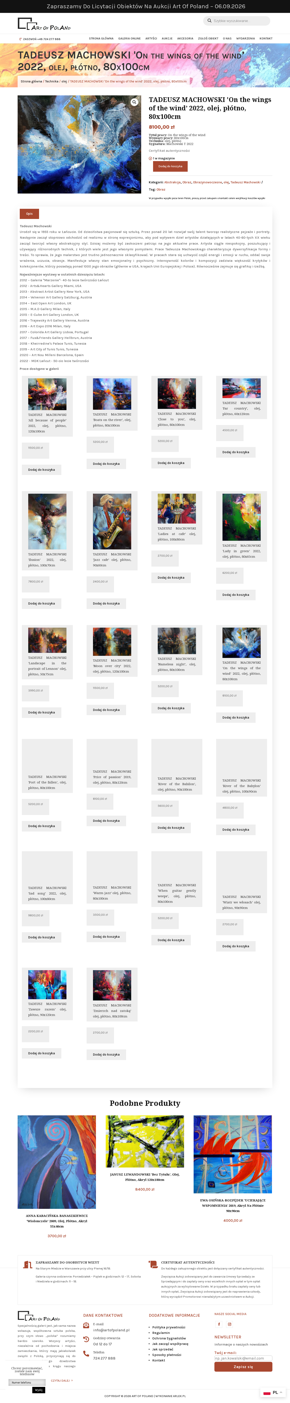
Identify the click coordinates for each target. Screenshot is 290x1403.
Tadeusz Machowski (245, 182)
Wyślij (38, 1390)
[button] (134, 102)
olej (64, 81)
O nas (227, 38)
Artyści (151, 38)
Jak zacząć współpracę (170, 1344)
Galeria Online (129, 38)
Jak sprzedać (162, 1349)
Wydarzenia (245, 38)
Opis (29, 214)
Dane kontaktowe (103, 1315)
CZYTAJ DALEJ (60, 1380)
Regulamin (161, 1333)
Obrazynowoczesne (207, 182)
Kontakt (266, 38)
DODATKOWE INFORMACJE (174, 1315)
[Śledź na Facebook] (218, 1324)
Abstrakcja (172, 182)
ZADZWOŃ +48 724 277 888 (42, 39)
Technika (51, 81)
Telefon (98, 1352)
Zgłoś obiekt (208, 38)
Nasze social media (230, 1314)
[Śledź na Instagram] (229, 1324)
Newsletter (227, 1337)
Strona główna (101, 38)
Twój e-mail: (225, 1353)
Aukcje (167, 38)
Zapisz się (243, 1367)
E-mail (98, 1324)
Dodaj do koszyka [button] (41, 470)
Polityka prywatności (168, 1327)
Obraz (186, 182)
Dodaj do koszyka (170, 166)
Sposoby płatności (166, 1355)
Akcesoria (185, 38)
